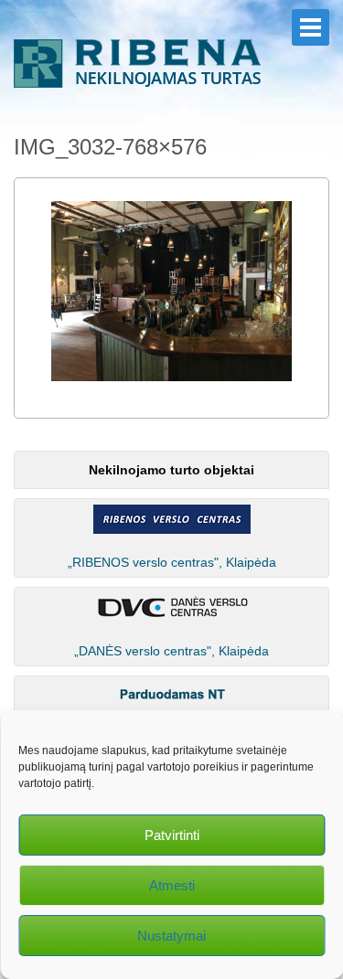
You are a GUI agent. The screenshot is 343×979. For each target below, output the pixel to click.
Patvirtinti (172, 835)
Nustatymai (171, 935)
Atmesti (172, 885)
